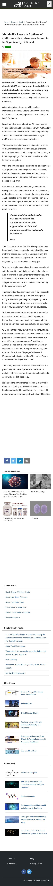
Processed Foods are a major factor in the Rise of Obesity (25, 666)
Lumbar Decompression (15, 673)
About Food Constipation (15, 646)
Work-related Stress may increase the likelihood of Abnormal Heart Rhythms (26, 652)
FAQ (32, 858)
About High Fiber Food (15, 602)
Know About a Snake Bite (16, 607)
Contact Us (12, 864)
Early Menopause (13, 617)
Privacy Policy (36, 864)
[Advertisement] (26, 427)
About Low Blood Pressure (16, 597)
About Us (11, 858)
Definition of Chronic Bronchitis (18, 612)
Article (8, 47)
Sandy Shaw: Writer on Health (18, 592)
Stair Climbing (11, 659)
